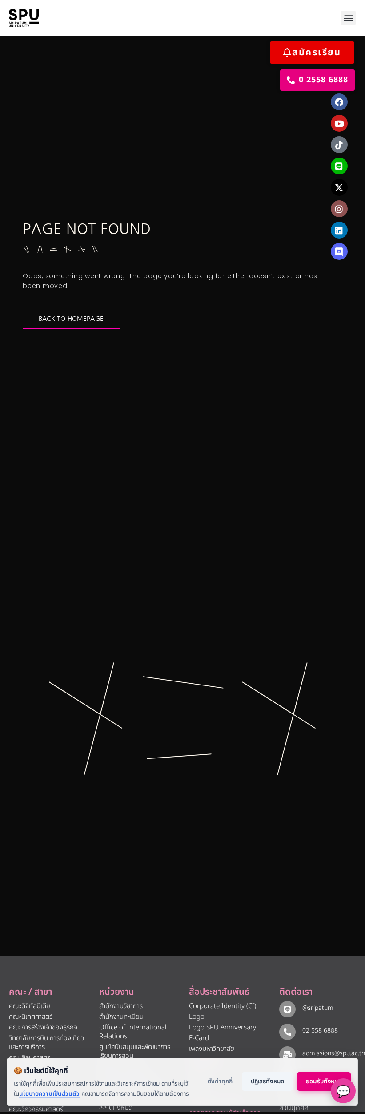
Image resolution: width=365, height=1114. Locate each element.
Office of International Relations (133, 1031)
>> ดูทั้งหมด (115, 1107)
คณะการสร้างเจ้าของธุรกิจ (43, 1027)
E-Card (199, 1038)
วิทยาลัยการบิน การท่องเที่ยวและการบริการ (46, 1042)
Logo (197, 1017)
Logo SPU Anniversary (222, 1027)
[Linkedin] (339, 230)
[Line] (339, 166)
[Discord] (339, 251)
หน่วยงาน (116, 992)
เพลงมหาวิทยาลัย (211, 1049)
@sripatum (317, 1008)
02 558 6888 (320, 1030)
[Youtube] (339, 123)
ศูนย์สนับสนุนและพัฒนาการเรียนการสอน (134, 1051)
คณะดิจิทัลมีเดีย (29, 1006)
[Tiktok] (339, 144)
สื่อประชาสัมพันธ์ (219, 992)
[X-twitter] (339, 187)
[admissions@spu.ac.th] (287, 1054)
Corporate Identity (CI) (222, 1006)
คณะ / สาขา (30, 992)
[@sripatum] (287, 1009)
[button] (348, 18)
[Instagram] (339, 208)
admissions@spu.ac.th (333, 1053)
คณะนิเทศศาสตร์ (30, 1017)
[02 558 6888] (287, 1032)
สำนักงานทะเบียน (121, 1017)
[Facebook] (339, 101)
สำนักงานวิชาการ (121, 1006)
